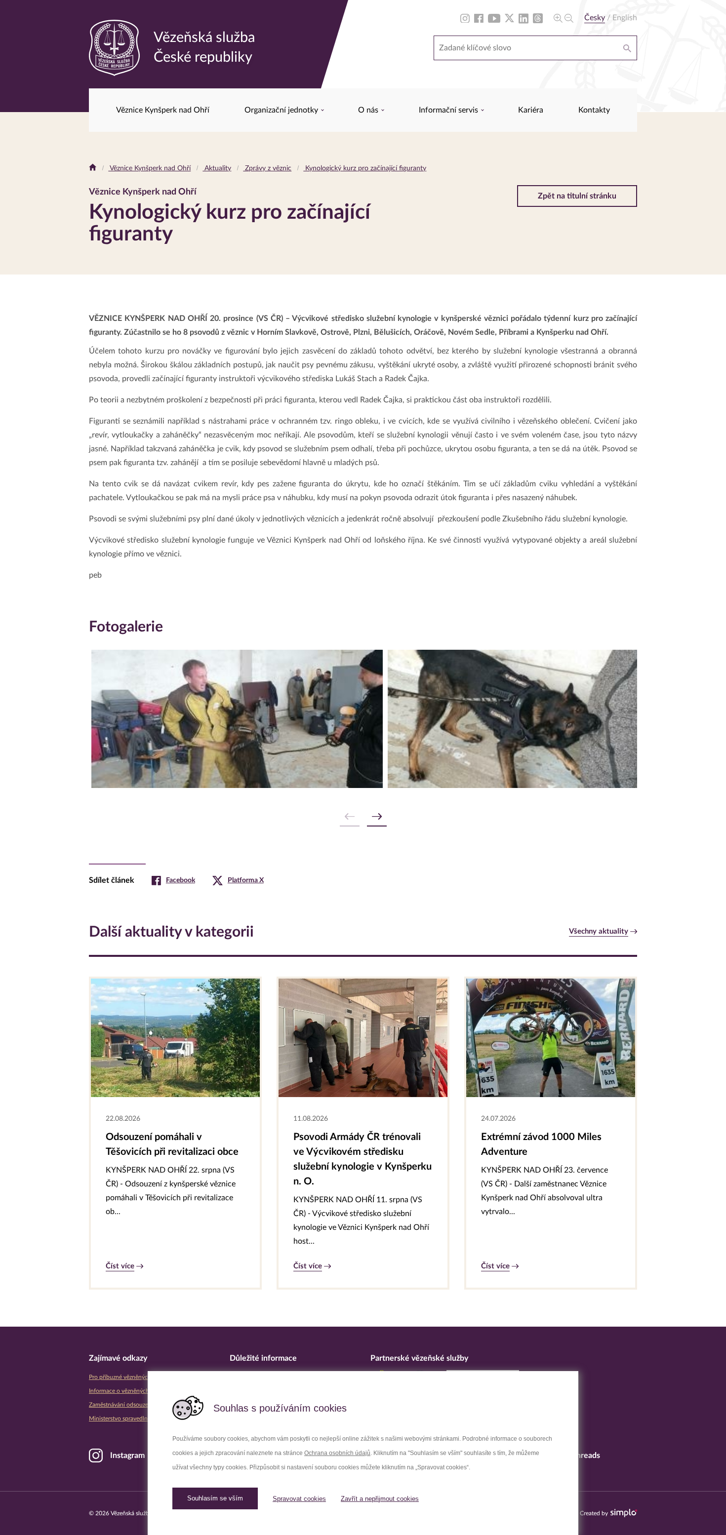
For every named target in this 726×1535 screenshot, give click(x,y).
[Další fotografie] (377, 817)
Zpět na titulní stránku (577, 196)
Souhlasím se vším (215, 1498)
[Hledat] (627, 48)
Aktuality (216, 168)
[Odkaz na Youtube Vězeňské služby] (494, 18)
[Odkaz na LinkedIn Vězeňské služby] (523, 18)
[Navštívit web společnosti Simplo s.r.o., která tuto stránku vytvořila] (623, 1513)
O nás (369, 110)
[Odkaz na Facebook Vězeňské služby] (479, 18)
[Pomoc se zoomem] (563, 18)
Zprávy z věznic (267, 168)
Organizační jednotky (282, 110)
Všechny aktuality (598, 931)
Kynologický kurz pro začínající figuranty (364, 168)
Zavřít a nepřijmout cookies (380, 1498)
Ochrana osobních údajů (337, 1453)
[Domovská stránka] (92, 168)
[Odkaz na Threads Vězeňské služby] (538, 18)
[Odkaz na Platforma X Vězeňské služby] (509, 18)
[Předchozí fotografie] (350, 817)
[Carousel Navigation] (363, 817)
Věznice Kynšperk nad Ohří (162, 110)
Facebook (180, 880)
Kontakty (594, 110)
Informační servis (449, 110)
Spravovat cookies (299, 1498)
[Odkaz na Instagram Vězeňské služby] (465, 18)
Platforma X (246, 880)
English (624, 18)
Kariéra (530, 110)
